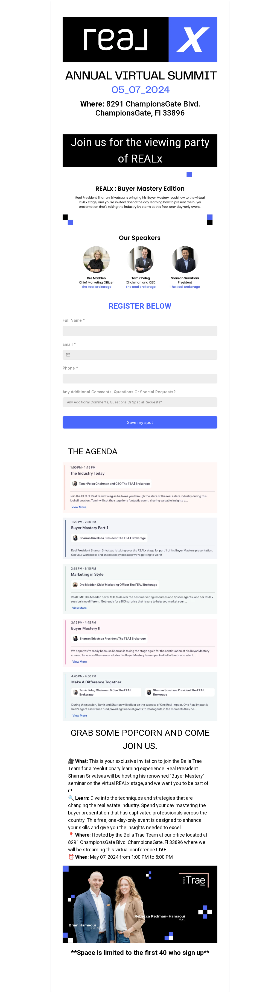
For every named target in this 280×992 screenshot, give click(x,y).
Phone (70, 368)
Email (69, 344)
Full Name (74, 320)
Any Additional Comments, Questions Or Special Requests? (119, 391)
